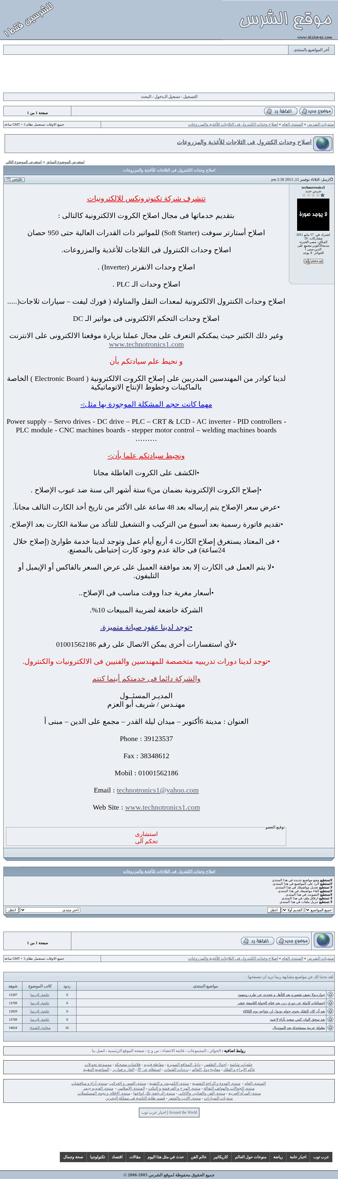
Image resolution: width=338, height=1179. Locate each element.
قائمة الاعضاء (173, 1050)
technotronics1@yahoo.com (158, 790)
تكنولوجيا (97, 1157)
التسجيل (190, 96)
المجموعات (196, 1050)
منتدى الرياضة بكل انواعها (154, 1093)
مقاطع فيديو (154, 1064)
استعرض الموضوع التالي (24, 162)
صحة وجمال (73, 1157)
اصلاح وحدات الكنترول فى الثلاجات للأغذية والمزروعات (233, 124)
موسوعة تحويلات (98, 1064)
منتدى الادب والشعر (184, 1098)
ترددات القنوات (176, 1069)
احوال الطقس (215, 1064)
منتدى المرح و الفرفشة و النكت (174, 1088)
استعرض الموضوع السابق (65, 162)
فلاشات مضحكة (128, 1064)
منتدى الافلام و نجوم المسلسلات (104, 1093)
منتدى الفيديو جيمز (98, 1088)
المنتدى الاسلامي (131, 1088)
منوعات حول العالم (250, 1157)
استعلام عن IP (149, 1069)
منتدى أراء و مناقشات (89, 1083)
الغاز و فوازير (123, 1069)
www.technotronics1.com (146, 344)
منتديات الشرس (320, 124)
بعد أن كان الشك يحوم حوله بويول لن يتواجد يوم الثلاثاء (284, 1011)
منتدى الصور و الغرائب (127, 1083)
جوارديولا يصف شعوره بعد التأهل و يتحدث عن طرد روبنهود (281, 995)
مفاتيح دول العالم (206, 1069)
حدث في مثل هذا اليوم (166, 1157)
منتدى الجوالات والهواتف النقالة (229, 1088)
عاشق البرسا (40, 995)
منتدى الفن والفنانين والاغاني (201, 1093)
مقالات (135, 1157)
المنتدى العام (292, 124)
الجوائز (215, 1050)
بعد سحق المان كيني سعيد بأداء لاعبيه (297, 1019)
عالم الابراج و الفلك (239, 1069)
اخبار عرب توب (153, 1112)
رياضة (278, 1157)
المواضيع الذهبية (96, 1069)
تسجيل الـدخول (167, 96)
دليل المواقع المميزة (183, 1064)
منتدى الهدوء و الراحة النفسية (216, 1083)
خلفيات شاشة (241, 1064)
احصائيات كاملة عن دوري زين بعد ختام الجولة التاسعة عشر (281, 1003)
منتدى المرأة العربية (244, 1093)
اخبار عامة (298, 1157)
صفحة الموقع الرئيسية (126, 1050)
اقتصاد (117, 1157)
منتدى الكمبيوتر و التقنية (169, 1083)
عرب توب (321, 1157)
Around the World (183, 1112)
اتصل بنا (98, 1050)
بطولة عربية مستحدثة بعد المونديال (298, 1028)
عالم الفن (199, 1157)
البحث (146, 96)
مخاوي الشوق (40, 1028)
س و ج (153, 1050)
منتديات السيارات (218, 1098)
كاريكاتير (221, 1157)
